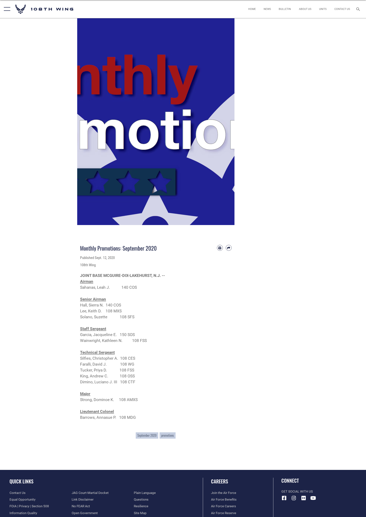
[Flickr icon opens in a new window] (303, 498)
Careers (219, 481)
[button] (6, 9)
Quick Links (21, 481)
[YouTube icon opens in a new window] (313, 498)
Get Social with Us (297, 491)
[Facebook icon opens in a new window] (284, 498)
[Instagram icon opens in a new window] (294, 498)
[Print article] (220, 248)
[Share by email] (229, 248)
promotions (167, 435)
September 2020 (147, 435)
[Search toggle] (358, 9)
